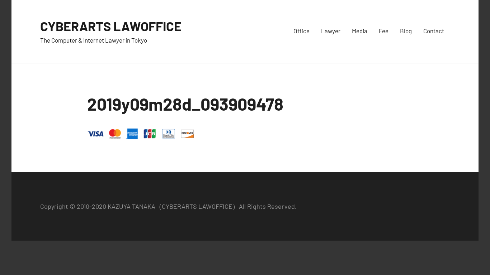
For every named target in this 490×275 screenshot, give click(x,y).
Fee (383, 30)
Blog (406, 30)
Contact (433, 30)
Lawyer (330, 30)
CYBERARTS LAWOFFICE (111, 26)
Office (301, 30)
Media (359, 30)
